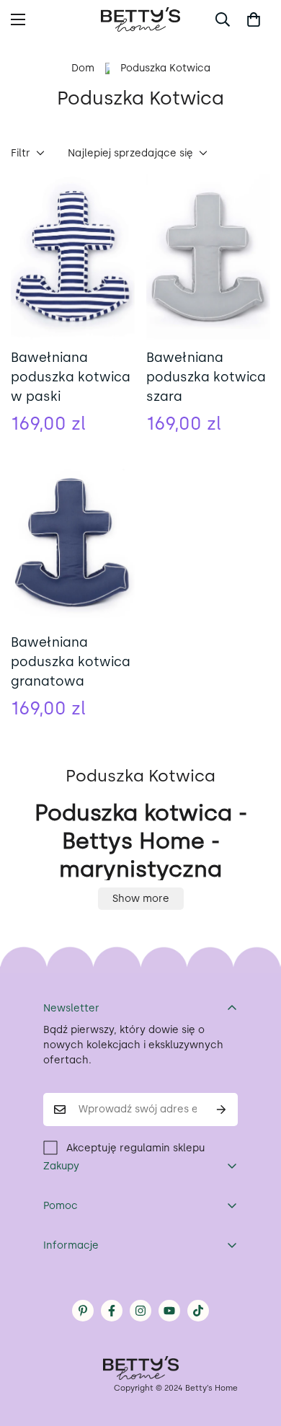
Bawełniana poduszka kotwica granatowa (70, 661)
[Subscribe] (221, 1109)
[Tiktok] (198, 1310)
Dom (82, 68)
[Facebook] (111, 1310)
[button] (253, 19)
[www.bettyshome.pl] (140, 19)
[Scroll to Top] (255, 1349)
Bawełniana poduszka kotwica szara (206, 377)
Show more (140, 899)
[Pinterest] (83, 1310)
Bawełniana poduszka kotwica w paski (70, 377)
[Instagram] (140, 1310)
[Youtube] (169, 1310)
